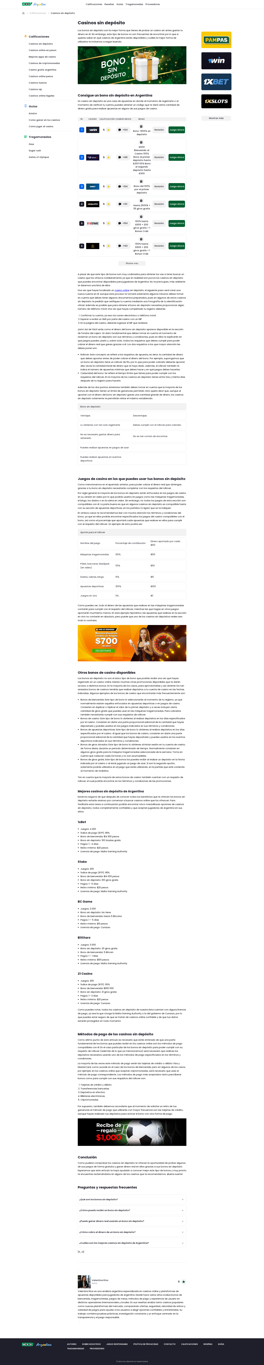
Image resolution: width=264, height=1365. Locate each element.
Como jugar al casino (41, 126)
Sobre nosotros (91, 1344)
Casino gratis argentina (42, 69)
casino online (122, 290)
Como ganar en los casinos (44, 120)
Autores (71, 1344)
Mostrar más (132, 263)
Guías (119, 4)
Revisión (159, 129)
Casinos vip (35, 89)
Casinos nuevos (38, 82)
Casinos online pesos (41, 76)
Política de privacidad (145, 1344)
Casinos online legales (41, 95)
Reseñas (109, 4)
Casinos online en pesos (42, 50)
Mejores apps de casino (42, 56)
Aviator (33, 113)
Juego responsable (117, 1344)
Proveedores (152, 4)
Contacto (170, 1344)
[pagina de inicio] (23, 13)
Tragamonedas (134, 4)
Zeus (31, 144)
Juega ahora (176, 129)
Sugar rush (35, 150)
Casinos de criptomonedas (44, 63)
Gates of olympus (39, 157)
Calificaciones (94, 4)
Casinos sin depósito (41, 43)
